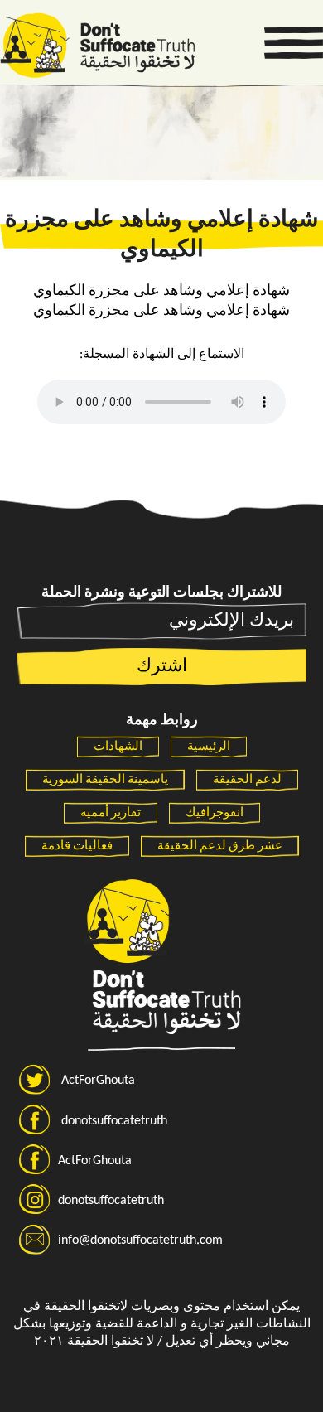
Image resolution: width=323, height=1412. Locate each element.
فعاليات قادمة (77, 846)
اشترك (162, 666)
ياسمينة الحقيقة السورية (105, 780)
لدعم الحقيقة (247, 780)
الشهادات (118, 747)
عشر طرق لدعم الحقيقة (219, 846)
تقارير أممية (110, 813)
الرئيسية (208, 747)
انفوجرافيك (214, 813)
